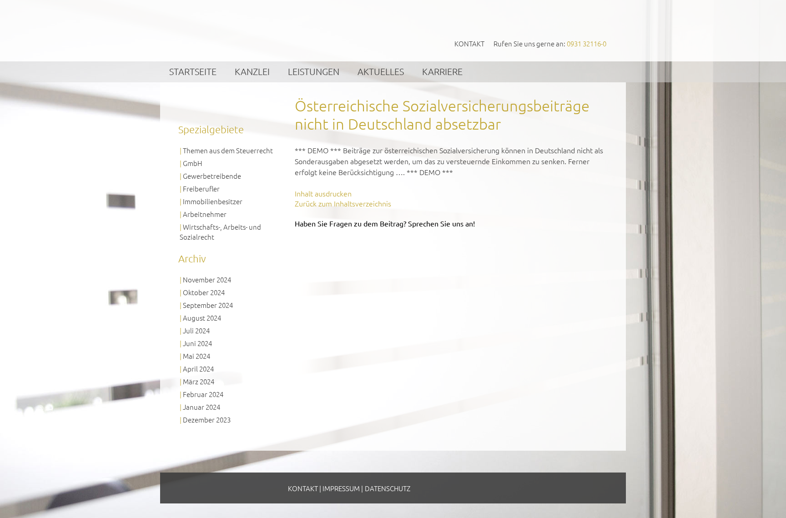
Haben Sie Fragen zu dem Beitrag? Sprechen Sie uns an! (385, 223)
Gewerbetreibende (212, 176)
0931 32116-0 (586, 43)
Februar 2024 (203, 394)
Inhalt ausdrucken (323, 193)
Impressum (341, 488)
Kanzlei (252, 71)
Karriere (442, 71)
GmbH (192, 163)
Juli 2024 (196, 330)
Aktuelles (381, 71)
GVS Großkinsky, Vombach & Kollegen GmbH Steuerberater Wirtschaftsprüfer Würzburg (248, 30)
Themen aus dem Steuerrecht (228, 150)
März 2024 (198, 381)
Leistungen (313, 71)
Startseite (193, 71)
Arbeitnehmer (205, 214)
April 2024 (198, 368)
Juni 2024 (197, 343)
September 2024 (208, 305)
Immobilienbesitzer (212, 201)
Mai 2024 (196, 356)
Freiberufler (201, 188)
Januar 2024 (201, 407)
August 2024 (202, 317)
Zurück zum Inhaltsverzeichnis (343, 203)
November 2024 (207, 279)
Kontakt (469, 43)
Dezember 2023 (207, 419)
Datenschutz (387, 488)
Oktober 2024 (204, 292)
